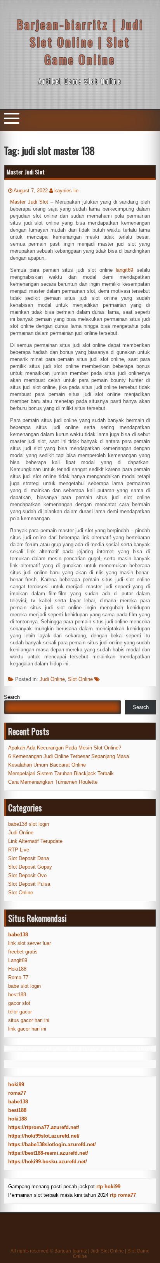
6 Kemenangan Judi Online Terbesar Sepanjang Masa (68, 756)
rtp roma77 (123, 1195)
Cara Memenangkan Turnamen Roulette (52, 782)
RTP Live (18, 850)
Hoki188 (17, 969)
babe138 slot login (28, 824)
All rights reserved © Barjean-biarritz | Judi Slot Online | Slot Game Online (80, 1253)
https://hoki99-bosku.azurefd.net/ (47, 1161)
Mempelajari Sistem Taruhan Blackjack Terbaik (61, 773)
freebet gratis (23, 952)
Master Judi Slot (26, 171)
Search (12, 697)
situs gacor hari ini (28, 1020)
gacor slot (19, 1003)
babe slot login (24, 986)
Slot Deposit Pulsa (29, 884)
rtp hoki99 (108, 1186)
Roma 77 (18, 977)
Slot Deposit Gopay (30, 867)
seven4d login (136, 1049)
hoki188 (17, 1119)
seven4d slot (67, 1049)
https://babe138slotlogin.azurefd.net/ (52, 1144)
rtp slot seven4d (101, 1049)
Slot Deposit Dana (28, 858)
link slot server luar (29, 943)
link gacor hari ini (27, 1029)
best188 (17, 994)
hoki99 (16, 1084)
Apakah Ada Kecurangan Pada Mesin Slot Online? (64, 748)
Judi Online (52, 679)
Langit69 (17, 960)
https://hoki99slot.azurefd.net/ (44, 1136)
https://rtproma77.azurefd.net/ (43, 1127)
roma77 (17, 1093)
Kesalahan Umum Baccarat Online (47, 765)
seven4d (13, 1049)
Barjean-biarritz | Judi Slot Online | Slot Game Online (80, 42)
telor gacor (20, 1012)
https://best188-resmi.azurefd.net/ (48, 1153)
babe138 (18, 1102)
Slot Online (80, 679)
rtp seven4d (38, 1049)
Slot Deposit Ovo (27, 875)
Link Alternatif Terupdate (35, 841)
